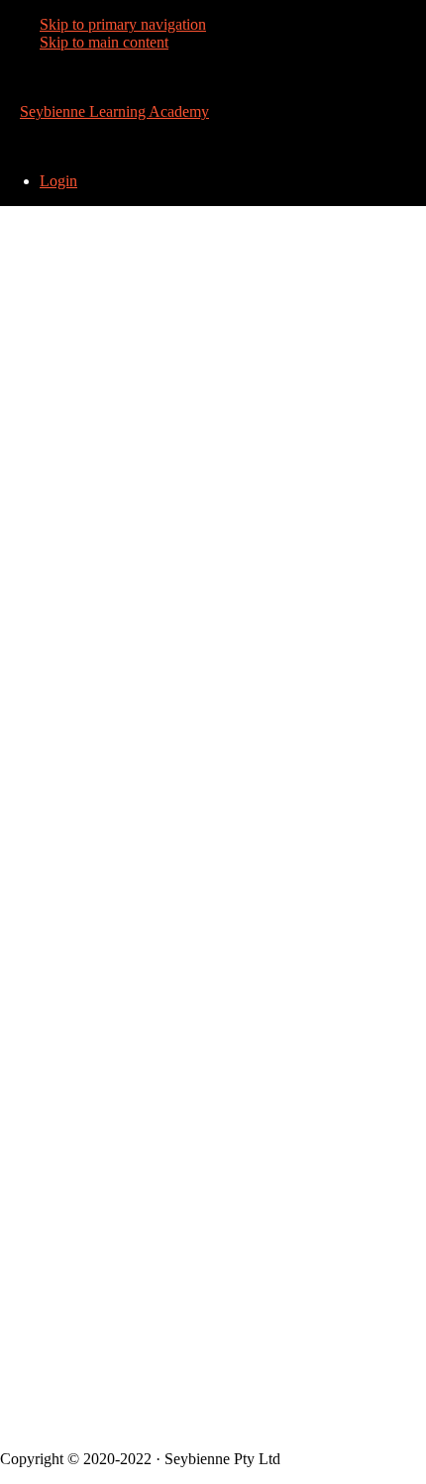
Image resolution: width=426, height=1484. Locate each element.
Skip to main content (104, 42)
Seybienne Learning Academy (114, 111)
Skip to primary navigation (123, 24)
